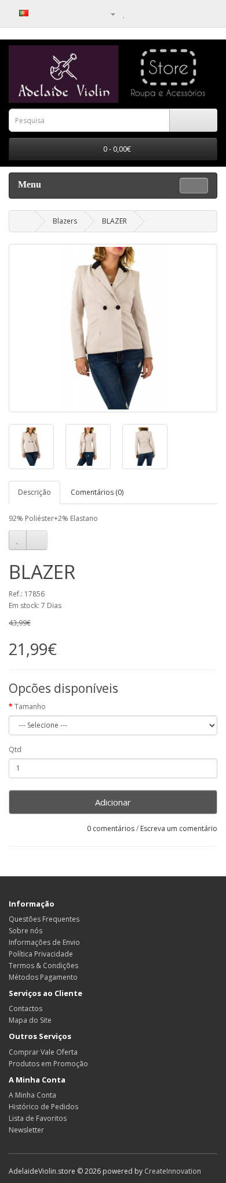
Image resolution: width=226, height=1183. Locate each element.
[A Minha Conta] (108, 14)
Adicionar (113, 802)
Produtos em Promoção (48, 1064)
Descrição (34, 492)
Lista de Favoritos (38, 1118)
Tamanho (30, 706)
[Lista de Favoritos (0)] (124, 14)
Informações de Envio (44, 942)
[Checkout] (150, 14)
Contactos (25, 1008)
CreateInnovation (172, 1171)
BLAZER (114, 221)
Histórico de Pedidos (43, 1107)
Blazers (65, 221)
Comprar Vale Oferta (43, 1052)
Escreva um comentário (178, 828)
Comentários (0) (97, 492)
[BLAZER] (113, 328)
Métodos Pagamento (43, 977)
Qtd (15, 749)
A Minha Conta (32, 1095)
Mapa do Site (30, 1020)
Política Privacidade (41, 954)
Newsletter (26, 1130)
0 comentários (110, 828)
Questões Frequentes (44, 919)
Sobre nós (25, 931)
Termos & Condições (43, 965)
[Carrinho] (136, 14)
